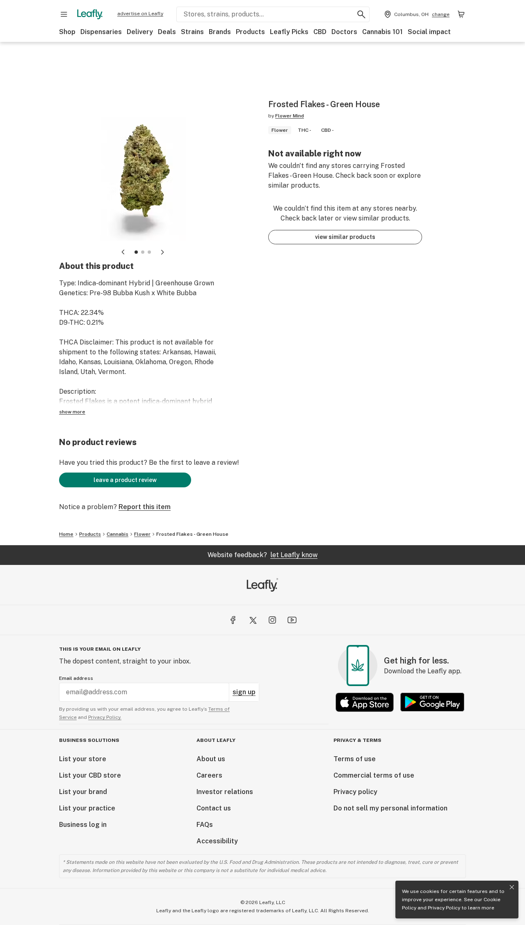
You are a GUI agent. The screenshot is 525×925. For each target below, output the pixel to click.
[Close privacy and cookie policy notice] (512, 887)
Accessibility (217, 841)
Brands (220, 32)
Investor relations (224, 792)
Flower (142, 534)
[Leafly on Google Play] (432, 702)
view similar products (345, 237)
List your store (82, 759)
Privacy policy (355, 792)
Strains (192, 32)
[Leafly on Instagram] (272, 620)
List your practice (87, 808)
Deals (167, 32)
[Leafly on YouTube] (292, 620)
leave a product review (125, 480)
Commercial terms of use (373, 775)
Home (66, 534)
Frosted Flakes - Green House (192, 534)
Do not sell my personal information (390, 808)
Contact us (213, 808)
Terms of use (354, 759)
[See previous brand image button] (123, 252)
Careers (209, 775)
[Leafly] (89, 14)
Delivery (140, 32)
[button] (136, 252)
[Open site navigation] (64, 14)
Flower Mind (289, 116)
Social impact (429, 32)
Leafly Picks (289, 32)
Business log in (83, 825)
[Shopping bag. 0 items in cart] (461, 14)
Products (250, 32)
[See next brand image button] (162, 252)
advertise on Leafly (140, 13)
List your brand (83, 792)
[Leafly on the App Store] (365, 702)
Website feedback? (262, 555)
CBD (319, 32)
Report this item (145, 507)
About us (210, 759)
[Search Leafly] (361, 14)
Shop (67, 32)
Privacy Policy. (104, 717)
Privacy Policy (444, 908)
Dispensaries (101, 32)
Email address (76, 678)
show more (72, 412)
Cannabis (117, 534)
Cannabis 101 (382, 32)
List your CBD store (90, 775)
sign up (244, 692)
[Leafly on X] (252, 620)
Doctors (344, 32)
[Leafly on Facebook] (233, 620)
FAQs (204, 825)
